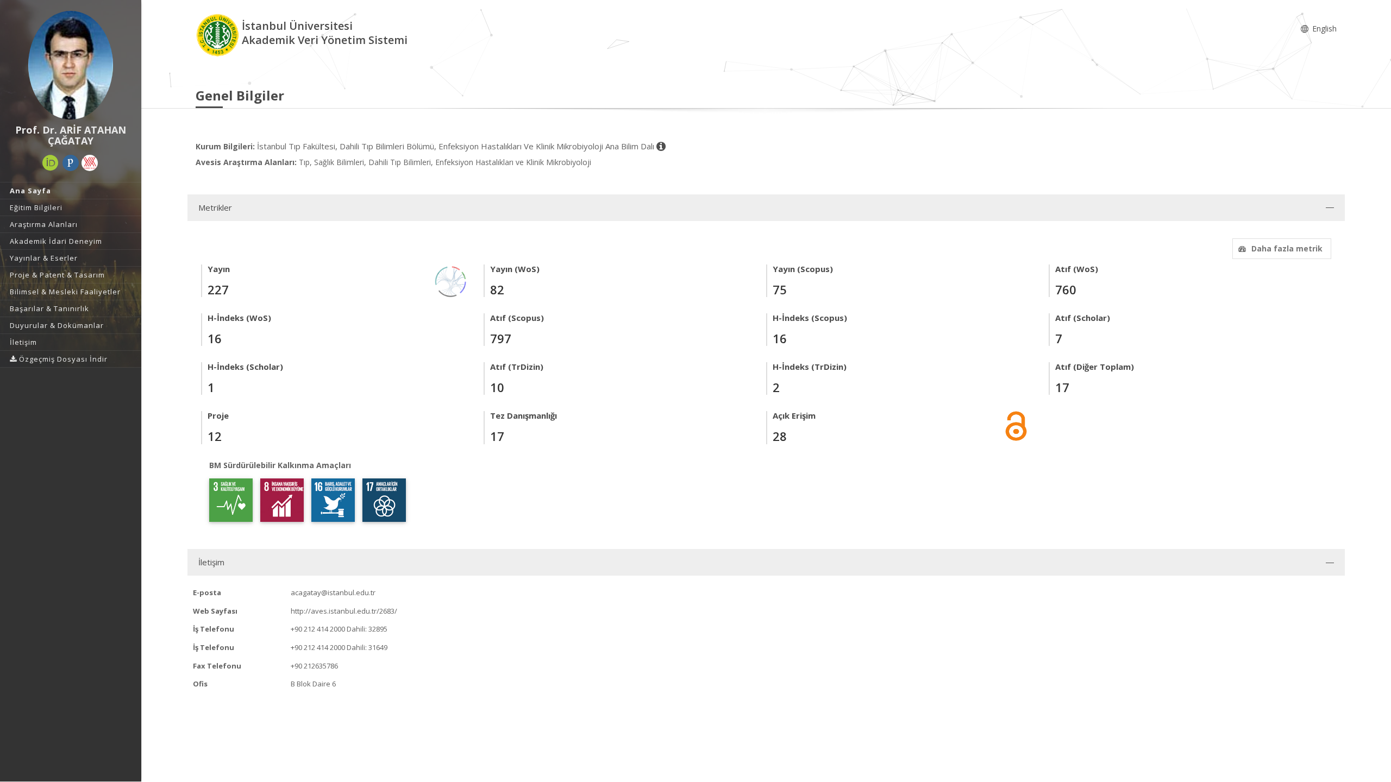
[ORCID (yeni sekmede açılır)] (50, 163)
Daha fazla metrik (1287, 248)
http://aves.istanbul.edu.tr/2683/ (344, 611)
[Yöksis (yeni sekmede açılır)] (90, 163)
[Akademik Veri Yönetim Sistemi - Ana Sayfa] (219, 34)
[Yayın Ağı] (451, 280)
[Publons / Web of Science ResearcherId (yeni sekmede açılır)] (70, 163)
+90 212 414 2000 (318, 629)
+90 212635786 (314, 666)
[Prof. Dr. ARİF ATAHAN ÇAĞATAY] (70, 65)
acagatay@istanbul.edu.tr (333, 592)
